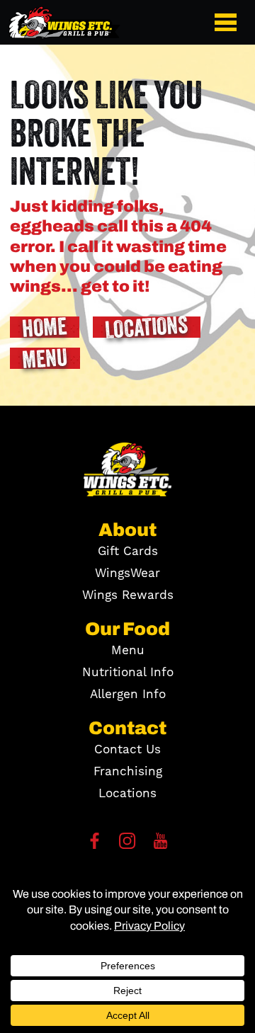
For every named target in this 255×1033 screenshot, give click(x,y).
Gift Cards (128, 551)
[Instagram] (127, 845)
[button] (228, 22)
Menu (127, 650)
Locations (127, 793)
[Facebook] (94, 845)
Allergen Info (128, 694)
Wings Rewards (128, 595)
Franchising (128, 772)
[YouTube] (160, 845)
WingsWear (127, 573)
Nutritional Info (128, 672)
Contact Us (127, 750)
